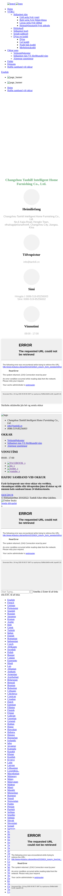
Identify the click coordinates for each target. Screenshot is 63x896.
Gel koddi (24, 42)
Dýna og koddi (20, 36)
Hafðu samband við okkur (20, 67)
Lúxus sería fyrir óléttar (31, 22)
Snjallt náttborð (20, 33)
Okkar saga (12, 50)
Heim (10, 9)
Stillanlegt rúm (20, 14)
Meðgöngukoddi (28, 47)
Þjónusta (11, 64)
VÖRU (11, 11)
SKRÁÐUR (7, 495)
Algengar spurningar (23, 58)
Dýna (22, 39)
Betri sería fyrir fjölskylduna (33, 20)
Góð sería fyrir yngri (29, 17)
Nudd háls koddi (28, 44)
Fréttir (10, 61)
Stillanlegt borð (20, 31)
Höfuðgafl (18, 28)
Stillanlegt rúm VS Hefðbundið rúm (30, 56)
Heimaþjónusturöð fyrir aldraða (35, 25)
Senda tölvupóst (9, 503)
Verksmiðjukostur (21, 53)
